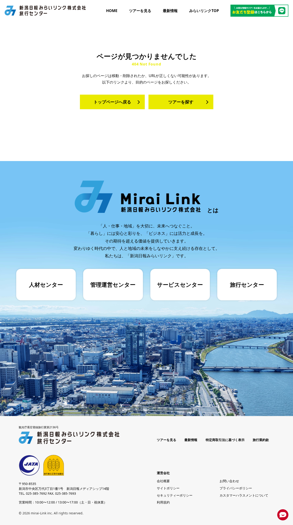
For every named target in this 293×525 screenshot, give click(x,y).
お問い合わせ (229, 481)
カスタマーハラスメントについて (244, 495)
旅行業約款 (261, 440)
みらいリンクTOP (204, 10)
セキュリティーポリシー (174, 495)
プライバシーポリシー (236, 488)
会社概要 (163, 481)
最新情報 (170, 10)
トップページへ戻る (112, 102)
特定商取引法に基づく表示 (225, 440)
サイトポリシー (168, 488)
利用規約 (163, 502)
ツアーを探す (180, 102)
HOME (111, 10)
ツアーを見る (140, 10)
